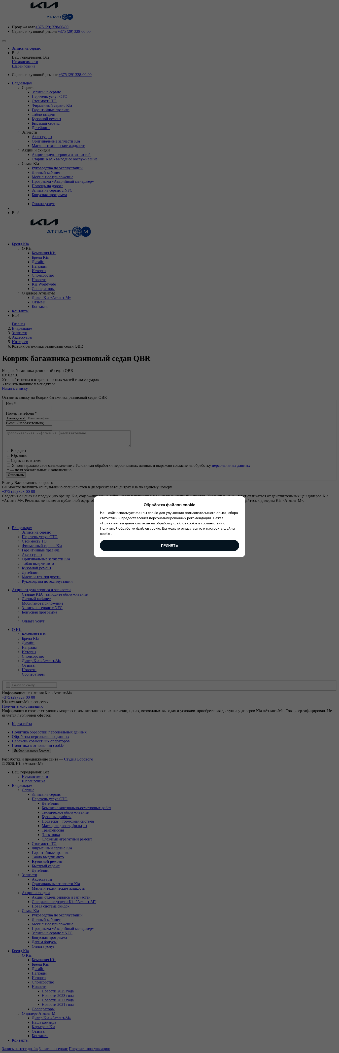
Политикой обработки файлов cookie (130, 528)
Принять (169, 545)
